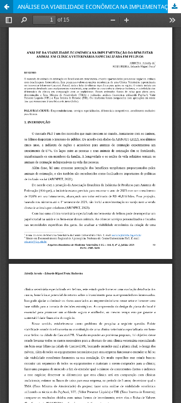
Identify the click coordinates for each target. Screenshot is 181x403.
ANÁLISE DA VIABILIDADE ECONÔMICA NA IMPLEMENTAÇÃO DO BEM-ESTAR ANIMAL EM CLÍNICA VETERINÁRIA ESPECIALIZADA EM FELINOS (99, 7)
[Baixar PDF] (174, 6)
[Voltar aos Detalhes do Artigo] (6, 6)
